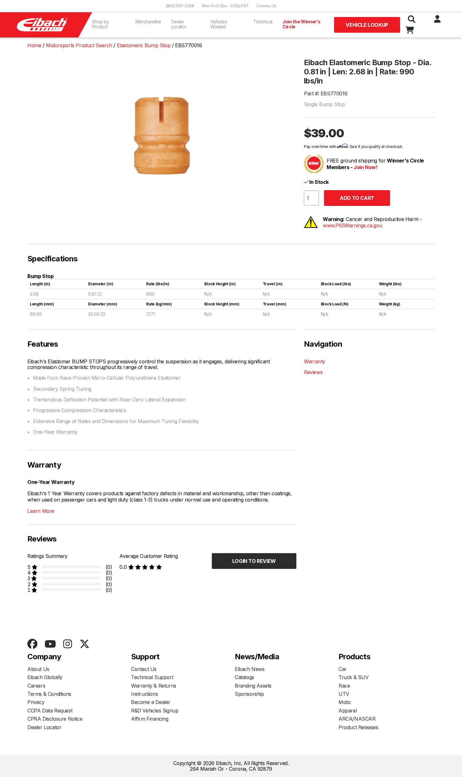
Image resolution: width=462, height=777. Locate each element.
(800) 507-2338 (180, 5)
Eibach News (250, 669)
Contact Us (144, 669)
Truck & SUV (353, 677)
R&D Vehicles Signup (154, 710)
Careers (36, 686)
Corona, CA (266, 5)
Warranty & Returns (153, 686)
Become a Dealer (150, 702)
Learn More (40, 511)
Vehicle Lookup (367, 25)
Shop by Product (100, 24)
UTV (343, 694)
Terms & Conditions (49, 694)
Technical (262, 21)
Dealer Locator (178, 24)
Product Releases (358, 727)
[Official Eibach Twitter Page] (84, 644)
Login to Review (254, 561)
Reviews (313, 372)
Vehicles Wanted (218, 24)
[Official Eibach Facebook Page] (32, 644)
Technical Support (152, 677)
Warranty (314, 361)
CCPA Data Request (49, 710)
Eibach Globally (45, 677)
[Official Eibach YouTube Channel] (50, 644)
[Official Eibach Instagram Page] (67, 644)
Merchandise (148, 21)
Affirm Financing (149, 719)
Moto (344, 702)
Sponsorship (249, 694)
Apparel (347, 710)
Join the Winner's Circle (302, 24)
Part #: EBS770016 (325, 93)
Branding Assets (253, 686)
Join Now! (365, 167)
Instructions (144, 694)
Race (344, 686)
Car (342, 669)
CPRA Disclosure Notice (54, 719)
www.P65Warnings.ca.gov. (353, 225)
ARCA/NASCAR (357, 719)
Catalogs (244, 677)
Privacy (35, 702)
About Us (38, 669)
